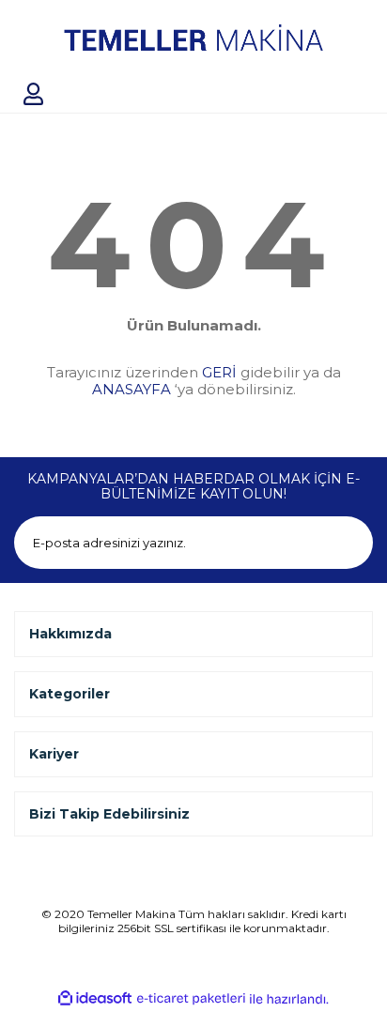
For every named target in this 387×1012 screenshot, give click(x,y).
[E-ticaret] (191, 998)
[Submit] (347, 543)
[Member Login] (33, 94)
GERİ (219, 372)
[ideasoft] (94, 998)
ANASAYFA (131, 389)
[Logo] (193, 37)
